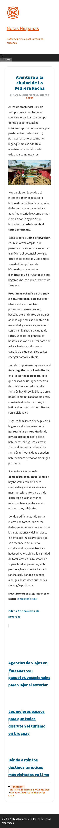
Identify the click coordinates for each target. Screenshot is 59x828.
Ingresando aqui (27, 599)
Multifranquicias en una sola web (30, 790)
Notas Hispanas (23, 28)
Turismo (18, 787)
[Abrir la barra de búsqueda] (2, 55)
